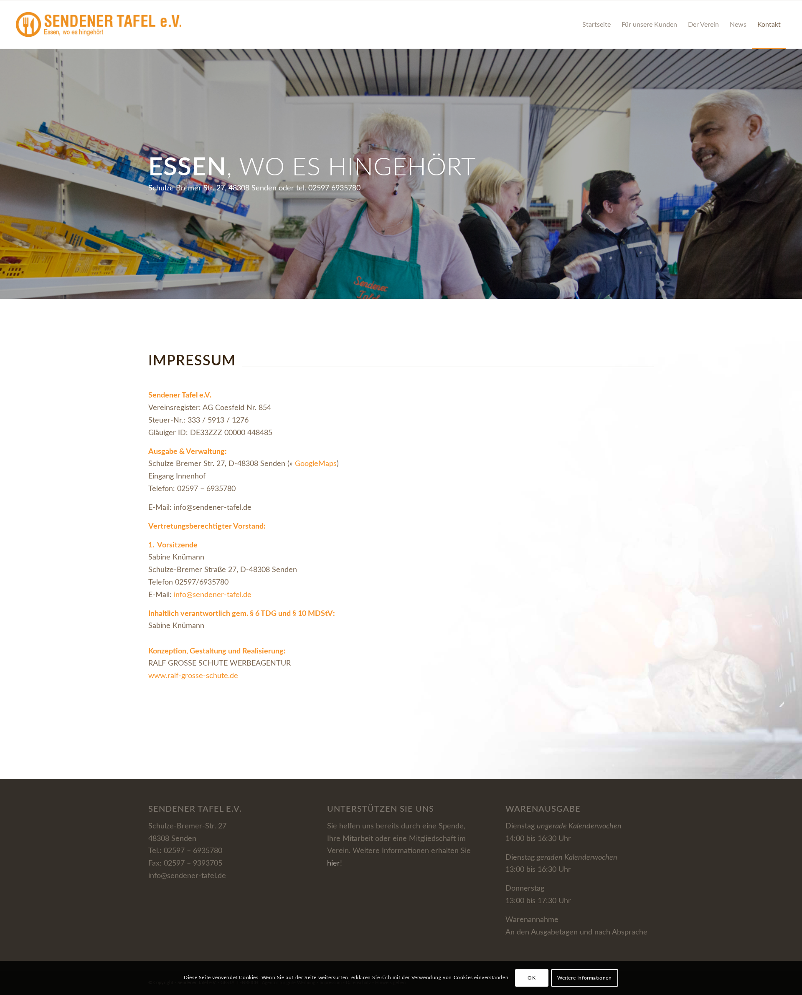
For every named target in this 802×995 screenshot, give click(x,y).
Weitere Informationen (584, 977)
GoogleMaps (316, 464)
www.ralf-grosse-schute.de (193, 676)
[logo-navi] (98, 24)
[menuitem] (596, 24)
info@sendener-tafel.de (214, 595)
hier (333, 863)
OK (532, 977)
